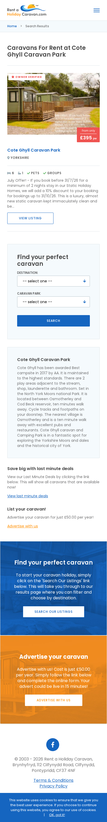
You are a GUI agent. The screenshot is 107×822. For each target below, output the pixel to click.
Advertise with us (22, 526)
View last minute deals (27, 496)
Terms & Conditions (53, 780)
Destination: (27, 273)
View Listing (30, 218)
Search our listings (54, 611)
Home (12, 26)
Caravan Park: (29, 293)
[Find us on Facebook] (52, 744)
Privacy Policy (53, 786)
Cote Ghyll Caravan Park (33, 150)
